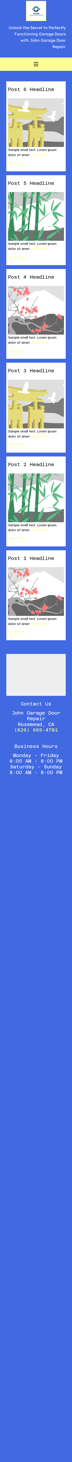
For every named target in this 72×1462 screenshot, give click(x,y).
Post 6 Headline (31, 89)
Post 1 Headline (31, 558)
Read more (39, 155)
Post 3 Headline (31, 370)
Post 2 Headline (31, 464)
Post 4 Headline (31, 277)
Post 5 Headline (31, 183)
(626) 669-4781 (36, 730)
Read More (16, 163)
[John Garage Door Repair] (36, 11)
